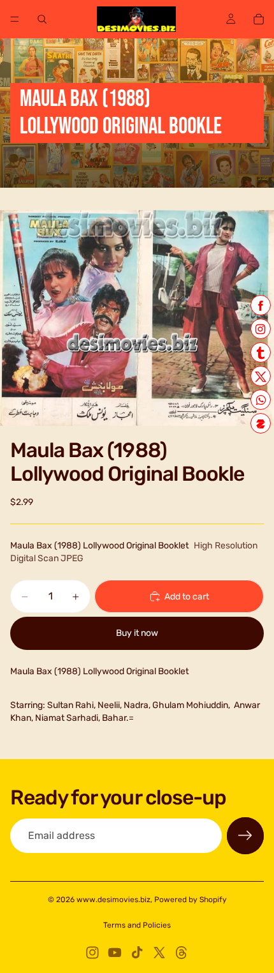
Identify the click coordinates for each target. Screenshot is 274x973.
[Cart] (259, 19)
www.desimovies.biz (113, 899)
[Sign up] (245, 835)
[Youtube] (114, 952)
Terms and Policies (137, 925)
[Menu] (14, 19)
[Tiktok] (137, 952)
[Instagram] (92, 952)
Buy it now (137, 633)
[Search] (42, 19)
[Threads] (181, 952)
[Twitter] (159, 952)
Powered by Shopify (190, 899)
